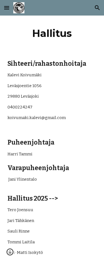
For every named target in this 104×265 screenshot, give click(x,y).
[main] (52, 33)
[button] (6, 7)
